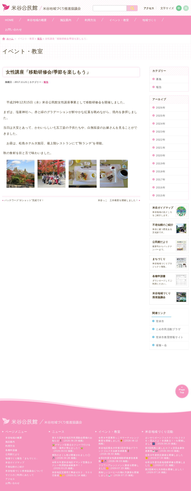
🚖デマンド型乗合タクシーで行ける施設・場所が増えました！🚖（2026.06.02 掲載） (71, 448)
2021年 (160, 147)
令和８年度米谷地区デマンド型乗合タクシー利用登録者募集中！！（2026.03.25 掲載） (72, 465)
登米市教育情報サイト (169, 337)
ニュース (58, 431)
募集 (159, 79)
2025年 (160, 115)
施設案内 (10, 442)
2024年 (160, 123)
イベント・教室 (109, 431)
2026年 (160, 107)
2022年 (160, 139)
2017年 (160, 179)
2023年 (160, 131)
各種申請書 (11, 450)
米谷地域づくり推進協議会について (24, 471)
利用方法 (10, 446)
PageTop (182, 391)
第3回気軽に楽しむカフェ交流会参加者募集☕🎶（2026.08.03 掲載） (164, 449)
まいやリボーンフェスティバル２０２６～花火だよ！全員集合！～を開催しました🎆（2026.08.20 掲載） (165, 440)
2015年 (160, 195)
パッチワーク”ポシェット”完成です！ (23, 200)
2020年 (160, 155)
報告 (39, 38)
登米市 (160, 321)
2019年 (160, 163)
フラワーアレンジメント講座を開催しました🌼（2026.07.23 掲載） (118, 467)
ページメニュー (16, 431)
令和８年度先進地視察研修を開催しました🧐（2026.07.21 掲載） (165, 464)
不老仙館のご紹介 (14, 466)
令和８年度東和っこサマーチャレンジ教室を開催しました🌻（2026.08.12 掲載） (118, 440)
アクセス (149, 8)
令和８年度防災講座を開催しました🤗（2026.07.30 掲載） (164, 456)
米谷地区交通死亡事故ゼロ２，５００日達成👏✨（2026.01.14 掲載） (72, 474)
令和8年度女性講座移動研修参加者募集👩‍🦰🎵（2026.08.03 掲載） (118, 459)
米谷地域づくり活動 (159, 431)
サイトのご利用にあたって (19, 475)
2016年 (160, 187)
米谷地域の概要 (13, 437)
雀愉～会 (161, 345)
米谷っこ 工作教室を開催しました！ (119, 200)
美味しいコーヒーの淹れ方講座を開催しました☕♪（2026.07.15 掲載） (118, 474)
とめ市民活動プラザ (168, 329)
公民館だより (12, 454)
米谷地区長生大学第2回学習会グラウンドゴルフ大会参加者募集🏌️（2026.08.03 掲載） (118, 451)
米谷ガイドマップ (14, 462)
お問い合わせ (12, 483)
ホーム (10, 38)
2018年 (160, 171)
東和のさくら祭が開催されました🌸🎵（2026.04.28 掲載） (71, 456)
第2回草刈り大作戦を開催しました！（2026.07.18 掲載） (164, 471)
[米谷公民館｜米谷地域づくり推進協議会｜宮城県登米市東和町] (41, 9)
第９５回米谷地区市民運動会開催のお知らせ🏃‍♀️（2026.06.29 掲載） (72, 439)
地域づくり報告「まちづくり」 (22, 458)
